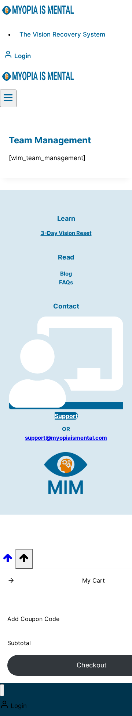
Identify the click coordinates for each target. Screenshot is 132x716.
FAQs (66, 282)
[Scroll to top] (7, 560)
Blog (66, 273)
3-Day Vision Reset (66, 233)
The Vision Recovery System (62, 34)
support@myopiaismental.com (66, 437)
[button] (11, 580)
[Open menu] (8, 98)
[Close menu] (2, 690)
